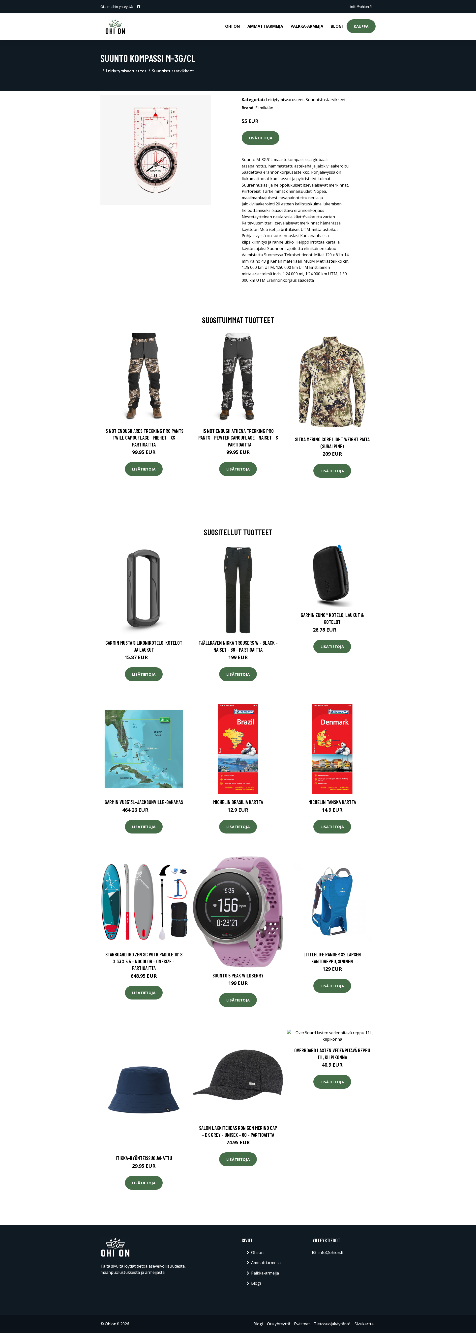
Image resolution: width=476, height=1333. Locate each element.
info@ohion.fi (361, 6)
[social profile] (138, 6)
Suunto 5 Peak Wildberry (238, 975)
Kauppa (361, 26)
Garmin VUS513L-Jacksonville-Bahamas (144, 802)
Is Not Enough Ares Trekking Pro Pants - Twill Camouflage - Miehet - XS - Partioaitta (143, 437)
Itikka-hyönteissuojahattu (144, 1158)
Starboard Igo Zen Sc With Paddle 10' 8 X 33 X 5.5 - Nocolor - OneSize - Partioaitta (143, 961)
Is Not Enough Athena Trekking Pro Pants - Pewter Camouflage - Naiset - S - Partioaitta (238, 437)
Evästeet (302, 1324)
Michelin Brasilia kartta (238, 802)
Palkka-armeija (307, 26)
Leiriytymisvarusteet (126, 71)
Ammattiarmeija (265, 26)
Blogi (337, 26)
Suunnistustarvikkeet (173, 71)
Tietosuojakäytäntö (332, 1324)
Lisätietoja (260, 137)
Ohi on (232, 26)
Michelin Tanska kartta (332, 802)
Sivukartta (364, 1324)
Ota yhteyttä (278, 1324)
